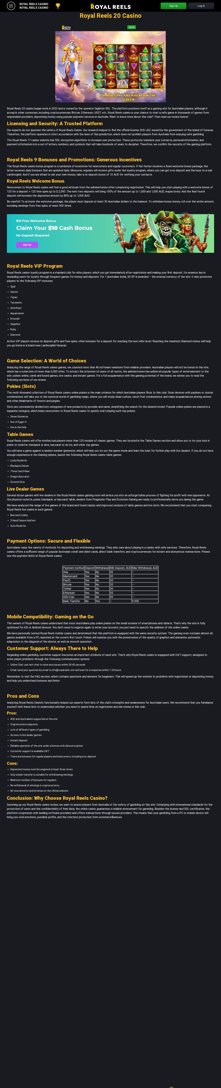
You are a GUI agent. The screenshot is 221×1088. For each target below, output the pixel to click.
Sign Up (173, 5)
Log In (201, 5)
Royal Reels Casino (34, 4)
